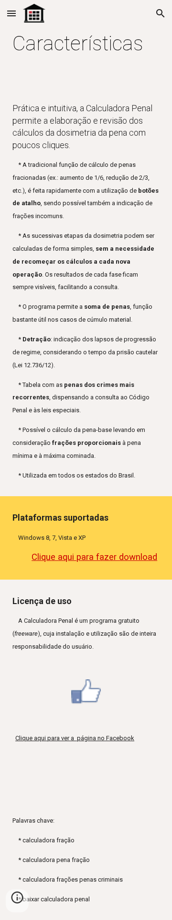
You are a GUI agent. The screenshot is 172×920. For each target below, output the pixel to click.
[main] (86, 43)
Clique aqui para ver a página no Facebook (74, 738)
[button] (11, 13)
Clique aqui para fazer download (94, 557)
